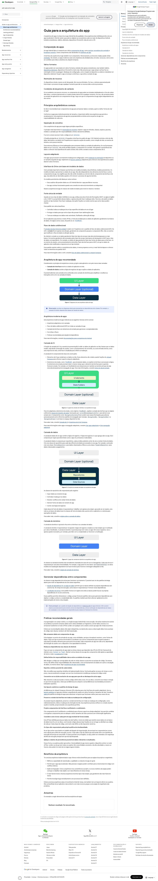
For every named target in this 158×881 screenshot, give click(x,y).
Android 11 (94, 863)
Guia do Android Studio (119, 849)
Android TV (72, 858)
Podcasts (26, 863)
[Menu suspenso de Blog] (75, 2)
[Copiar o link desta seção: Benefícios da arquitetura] (69, 754)
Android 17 (94, 847)
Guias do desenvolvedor (119, 851)
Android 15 (94, 852)
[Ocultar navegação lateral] (19, 878)
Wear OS (71, 850)
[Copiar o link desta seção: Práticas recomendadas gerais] (74, 618)
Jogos (48, 847)
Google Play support (141, 852)
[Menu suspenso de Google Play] (64, 2)
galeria (46, 694)
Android (26, 847)
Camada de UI (63, 422)
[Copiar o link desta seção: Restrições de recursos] (63, 79)
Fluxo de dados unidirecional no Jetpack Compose (86, 253)
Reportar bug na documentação (144, 850)
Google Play (58, 2)
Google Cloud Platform (72, 870)
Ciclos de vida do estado (102, 368)
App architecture (8, 8)
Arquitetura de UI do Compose (78, 422)
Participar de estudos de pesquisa (144, 855)
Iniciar (151, 25)
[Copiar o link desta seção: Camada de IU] (56, 343)
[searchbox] (11, 14)
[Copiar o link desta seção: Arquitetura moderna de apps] (68, 317)
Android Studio (142, 2)
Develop (46, 2)
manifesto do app (85, 52)
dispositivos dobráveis (50, 70)
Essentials (20, 2)
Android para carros (74, 855)
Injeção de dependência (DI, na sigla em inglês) (60, 586)
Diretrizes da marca (43, 877)
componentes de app (77, 50)
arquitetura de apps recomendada (75, 664)
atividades (47, 58)
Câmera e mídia (50, 855)
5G (47, 860)
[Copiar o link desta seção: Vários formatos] (58, 65)
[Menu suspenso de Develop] (51, 2)
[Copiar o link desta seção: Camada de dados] (59, 432)
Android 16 (94, 850)
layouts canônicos (76, 160)
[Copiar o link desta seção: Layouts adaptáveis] (60, 154)
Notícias (26, 858)
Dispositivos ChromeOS (75, 852)
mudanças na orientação (95, 158)
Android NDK (116, 859)
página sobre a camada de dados (70, 516)
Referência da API (118, 854)
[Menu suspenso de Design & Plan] (39, 2)
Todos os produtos (86, 870)
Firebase (60, 870)
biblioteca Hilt (87, 606)
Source (26, 855)
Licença (34, 877)
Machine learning (50, 850)
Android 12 (94, 860)
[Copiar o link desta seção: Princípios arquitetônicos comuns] (77, 106)
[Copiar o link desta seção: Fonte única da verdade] (63, 194)
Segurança (27, 852)
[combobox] (110, 1)
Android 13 (94, 858)
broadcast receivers (50, 52)
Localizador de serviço (54, 591)
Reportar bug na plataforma (143, 847)
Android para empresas (30, 850)
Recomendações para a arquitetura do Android (78, 338)
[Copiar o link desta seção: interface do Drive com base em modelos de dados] (85, 167)
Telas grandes (72, 847)
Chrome (52, 870)
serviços (90, 50)
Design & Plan (33, 2)
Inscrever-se (136, 877)
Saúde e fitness (50, 852)
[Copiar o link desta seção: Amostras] (54, 793)
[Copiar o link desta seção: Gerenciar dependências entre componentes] (88, 577)
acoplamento (59, 654)
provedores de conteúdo (101, 50)
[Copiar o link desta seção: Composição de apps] (65, 47)
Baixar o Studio (117, 857)
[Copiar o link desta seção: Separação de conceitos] (64, 123)
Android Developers (48, 24)
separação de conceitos (70, 130)
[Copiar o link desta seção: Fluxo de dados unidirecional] (67, 226)
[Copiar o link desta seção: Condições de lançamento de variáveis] (75, 89)
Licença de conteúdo (90, 817)
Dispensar (140, 25)
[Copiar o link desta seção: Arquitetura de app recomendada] (77, 260)
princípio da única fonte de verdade (55, 229)
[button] (10, 24)
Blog (71, 2)
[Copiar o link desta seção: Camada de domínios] (61, 521)
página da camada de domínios (70, 570)
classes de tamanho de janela (60, 413)
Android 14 (94, 855)
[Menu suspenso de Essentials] (25, 2)
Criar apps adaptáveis (92, 425)
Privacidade (49, 858)
